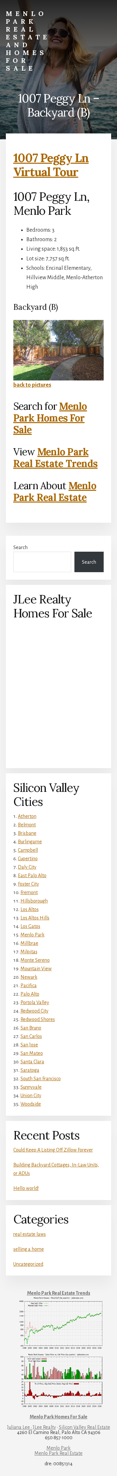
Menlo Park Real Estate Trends (55, 458)
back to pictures (32, 385)
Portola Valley (34, 1002)
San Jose (29, 1044)
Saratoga (29, 1070)
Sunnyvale (31, 1087)
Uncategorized (28, 1264)
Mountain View (36, 968)
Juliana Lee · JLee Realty (31, 1427)
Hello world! (26, 1188)
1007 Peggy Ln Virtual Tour (51, 164)
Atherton (27, 816)
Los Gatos (30, 926)
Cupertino (28, 858)
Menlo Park (32, 934)
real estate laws (29, 1234)
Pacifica (28, 985)
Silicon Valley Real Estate (84, 1427)
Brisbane (27, 833)
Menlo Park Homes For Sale (50, 418)
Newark (28, 977)
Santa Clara (32, 1061)
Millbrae (29, 943)
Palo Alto (29, 994)
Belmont (27, 824)
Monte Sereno (35, 960)
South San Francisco (40, 1078)
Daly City (27, 867)
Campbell (28, 850)
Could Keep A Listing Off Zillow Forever (53, 1149)
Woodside (30, 1104)
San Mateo (31, 1053)
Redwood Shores (37, 1019)
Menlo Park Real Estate (54, 491)
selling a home (28, 1249)
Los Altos (29, 909)
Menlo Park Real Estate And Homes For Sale (28, 40)
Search (20, 547)
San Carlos (31, 1036)
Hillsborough (34, 901)
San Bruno (30, 1027)
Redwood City (34, 1011)
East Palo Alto (32, 875)
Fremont (29, 892)
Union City (30, 1095)
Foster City (28, 884)
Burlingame (30, 841)
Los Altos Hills (34, 917)
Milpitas (28, 951)
